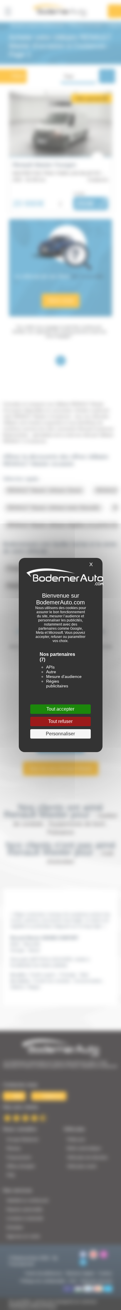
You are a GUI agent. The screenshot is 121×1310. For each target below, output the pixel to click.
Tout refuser (60, 721)
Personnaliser (60, 733)
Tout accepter (60, 708)
